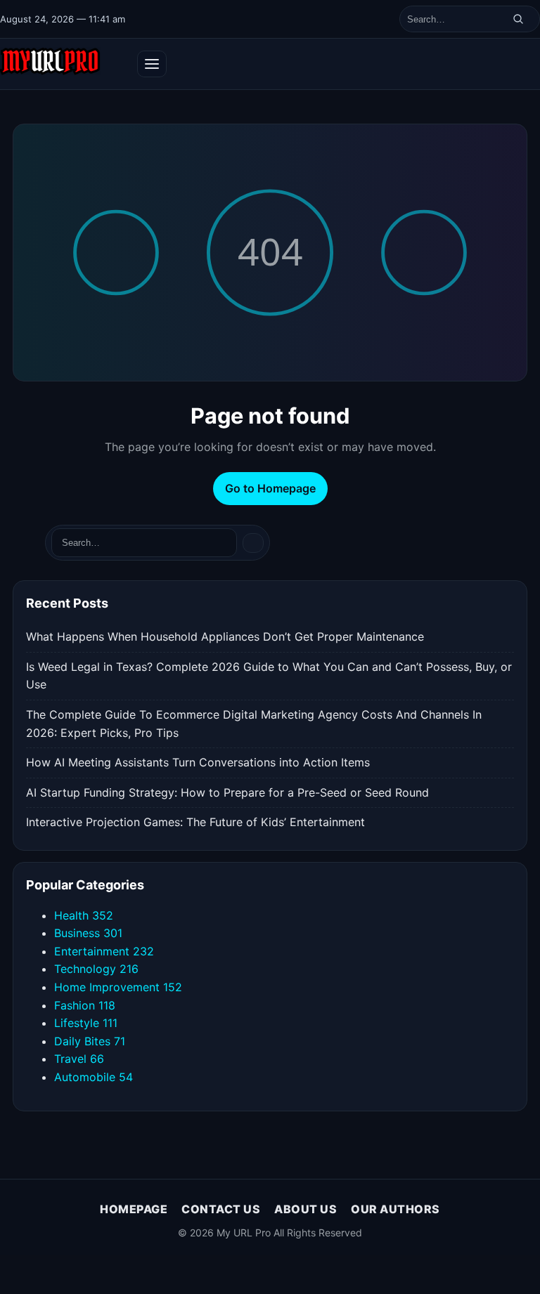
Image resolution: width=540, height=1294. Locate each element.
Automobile (93, 1077)
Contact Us (220, 1209)
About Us (305, 1209)
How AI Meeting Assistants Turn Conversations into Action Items (198, 762)
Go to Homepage (270, 488)
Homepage (133, 1209)
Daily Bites (89, 1041)
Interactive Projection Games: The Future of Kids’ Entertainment (195, 822)
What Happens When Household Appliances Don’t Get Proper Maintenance (225, 636)
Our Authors (395, 1209)
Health (83, 915)
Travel (79, 1059)
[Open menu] (152, 64)
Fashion (84, 1005)
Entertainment (104, 951)
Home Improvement (118, 987)
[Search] (518, 19)
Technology (96, 969)
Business (88, 933)
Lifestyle (85, 1023)
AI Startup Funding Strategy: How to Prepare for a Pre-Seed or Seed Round (227, 792)
